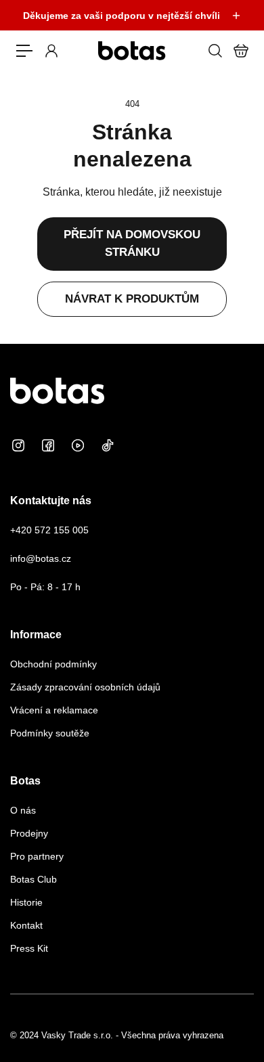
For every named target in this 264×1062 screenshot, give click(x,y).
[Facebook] (48, 445)
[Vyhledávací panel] (214, 51)
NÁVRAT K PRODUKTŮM (132, 298)
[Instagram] (18, 445)
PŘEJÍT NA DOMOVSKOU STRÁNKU (132, 243)
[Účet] (51, 51)
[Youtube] (78, 445)
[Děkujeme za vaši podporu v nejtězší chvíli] (132, 15)
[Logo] (132, 51)
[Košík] (240, 51)
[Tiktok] (108, 445)
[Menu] (24, 50)
